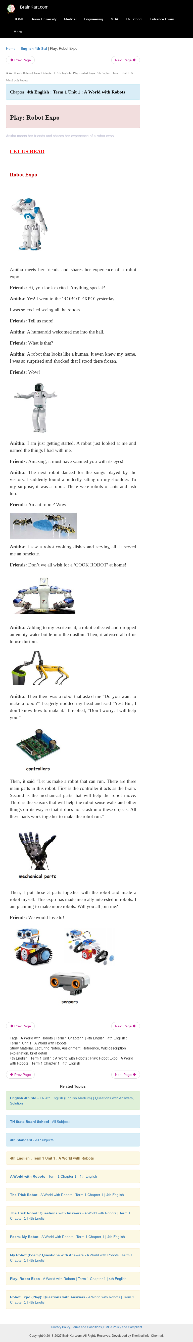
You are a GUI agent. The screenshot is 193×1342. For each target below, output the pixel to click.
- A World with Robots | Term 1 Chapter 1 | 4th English (67, 1195)
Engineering (93, 19)
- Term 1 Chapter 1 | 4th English (53, 1176)
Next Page (124, 60)
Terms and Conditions (87, 1327)
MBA (114, 19)
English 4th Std (34, 48)
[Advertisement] (167, 121)
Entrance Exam (162, 19)
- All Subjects (40, 1122)
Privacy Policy (60, 1327)
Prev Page (22, 60)
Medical (70, 19)
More (18, 32)
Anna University (44, 19)
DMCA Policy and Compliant (122, 1327)
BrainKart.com (34, 7)
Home (11, 48)
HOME (19, 19)
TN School (134, 19)
